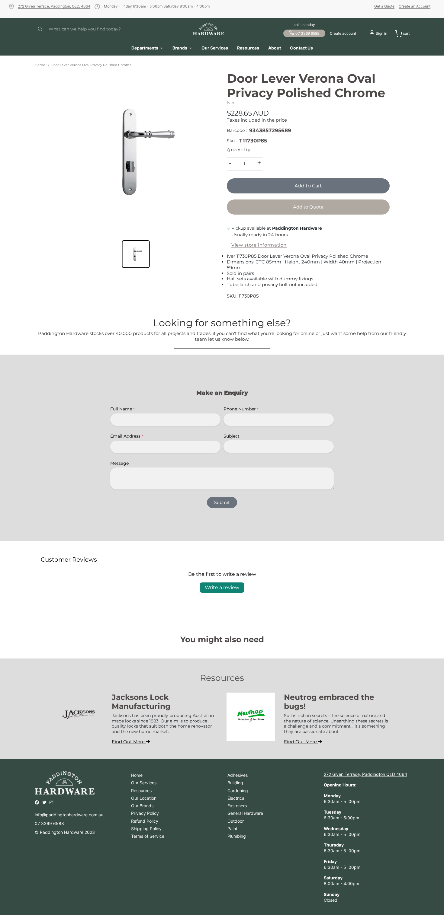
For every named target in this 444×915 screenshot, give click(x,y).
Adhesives (237, 775)
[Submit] (40, 29)
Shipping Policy (146, 828)
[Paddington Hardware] (208, 29)
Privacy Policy (145, 813)
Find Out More (129, 741)
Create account (343, 33)
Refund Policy (144, 821)
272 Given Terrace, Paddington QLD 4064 (365, 774)
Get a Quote (384, 6)
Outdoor (235, 821)
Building (235, 782)
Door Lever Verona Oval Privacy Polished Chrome (91, 65)
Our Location (143, 798)
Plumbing (236, 836)
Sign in (381, 33)
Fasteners (237, 805)
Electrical (236, 798)
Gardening (237, 790)
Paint (232, 828)
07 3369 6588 (307, 33)
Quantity (239, 150)
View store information (259, 245)
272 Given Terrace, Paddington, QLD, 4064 (54, 6)
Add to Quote (308, 207)
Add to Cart (308, 186)
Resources (141, 790)
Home (40, 65)
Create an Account (414, 6)
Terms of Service (147, 836)
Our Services (143, 782)
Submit (222, 502)
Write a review (222, 587)
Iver (231, 102)
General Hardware (245, 813)
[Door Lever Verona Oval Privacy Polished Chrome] (135, 152)
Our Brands (142, 805)
